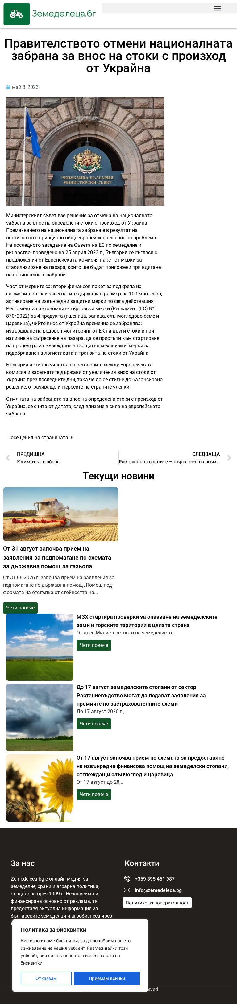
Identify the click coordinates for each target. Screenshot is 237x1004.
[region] (80, 955)
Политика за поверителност (157, 903)
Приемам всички (107, 978)
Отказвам (46, 978)
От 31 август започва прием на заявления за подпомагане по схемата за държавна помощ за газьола (57, 557)
